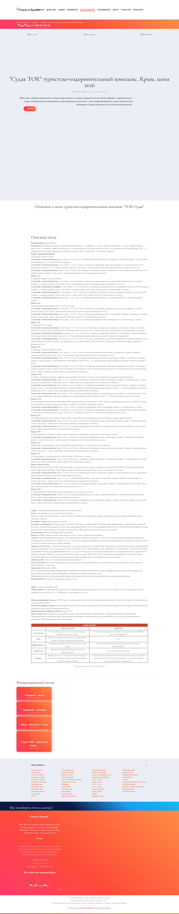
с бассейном (35, 772)
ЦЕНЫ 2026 (51, 10)
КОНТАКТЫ (138, 10)
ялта (54, 833)
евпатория (31, 827)
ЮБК (21, 825)
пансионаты (35, 794)
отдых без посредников (100, 777)
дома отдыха (66, 791)
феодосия (48, 833)
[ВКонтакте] (39, 886)
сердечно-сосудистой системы (133, 787)
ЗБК (30, 825)
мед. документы (128, 789)
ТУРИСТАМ (126, 10)
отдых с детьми (67, 775)
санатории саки (36, 784)
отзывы (94, 794)
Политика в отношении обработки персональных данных (89, 908)
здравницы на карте (68, 782)
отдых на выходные (99, 772)
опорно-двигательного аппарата (134, 782)
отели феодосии (67, 770)
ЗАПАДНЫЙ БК (103, 10)
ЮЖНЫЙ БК (72, 10)
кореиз (48, 827)
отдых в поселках (98, 789)
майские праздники (68, 796)
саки (57, 830)
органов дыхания (128, 784)
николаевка (23, 830)
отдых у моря (97, 791)
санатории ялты (36, 789)
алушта (42, 825)
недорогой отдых (67, 772)
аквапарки (65, 784)
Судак (35, 22)
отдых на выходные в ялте (101, 775)
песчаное (51, 830)
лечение (125, 779)
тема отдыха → (38, 765)
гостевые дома (66, 789)
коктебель (40, 827)
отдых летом (96, 782)
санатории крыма (37, 775)
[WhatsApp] (21, 25)
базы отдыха (66, 787)
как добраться (127, 777)
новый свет (33, 830)
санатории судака (37, 787)
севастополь (28, 833)
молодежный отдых (99, 770)
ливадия (55, 827)
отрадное (42, 830)
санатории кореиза (38, 791)
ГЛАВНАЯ (40, 10)
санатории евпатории (39, 782)
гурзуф (23, 827)
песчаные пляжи (67, 777)
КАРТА (115, 10)
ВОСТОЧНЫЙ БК (87, 10)
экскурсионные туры (130, 775)
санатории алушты (38, 777)
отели (33, 796)
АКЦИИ (61, 10)
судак (36, 833)
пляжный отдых (98, 796)
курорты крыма (67, 794)
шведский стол (127, 772)
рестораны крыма (128, 791)
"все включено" (36, 770)
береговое (50, 825)
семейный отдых (128, 770)
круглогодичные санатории (71, 779)
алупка (35, 825)
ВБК (25, 825)
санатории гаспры (37, 779)
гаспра (57, 825)
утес (41, 833)
